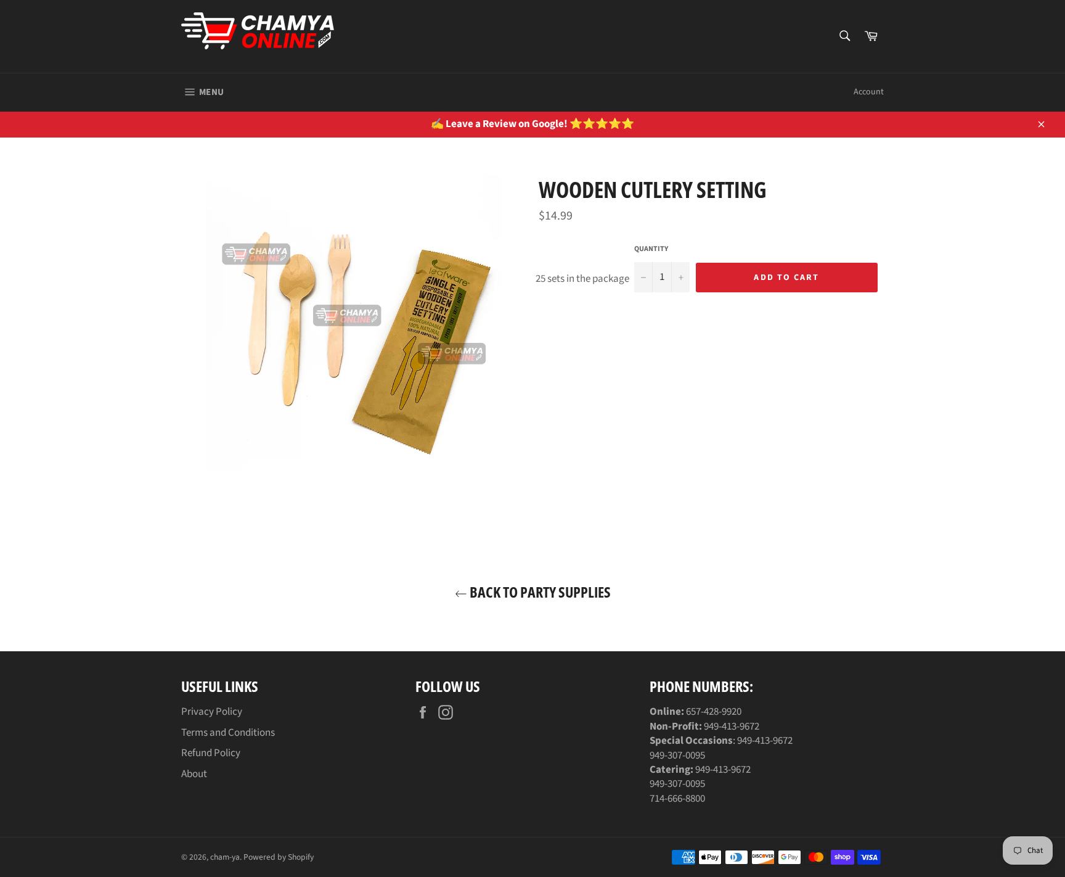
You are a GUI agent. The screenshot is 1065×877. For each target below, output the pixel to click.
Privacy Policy (211, 711)
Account (869, 92)
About (194, 774)
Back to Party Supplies (539, 592)
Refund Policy (210, 753)
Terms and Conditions (228, 732)
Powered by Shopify (278, 857)
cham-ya (225, 857)
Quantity (651, 249)
